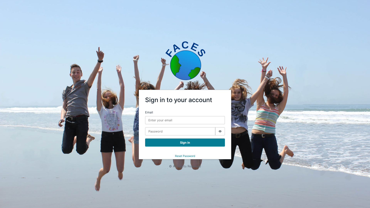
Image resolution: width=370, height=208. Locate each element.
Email (149, 112)
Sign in (185, 142)
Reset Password (185, 156)
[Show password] (220, 131)
